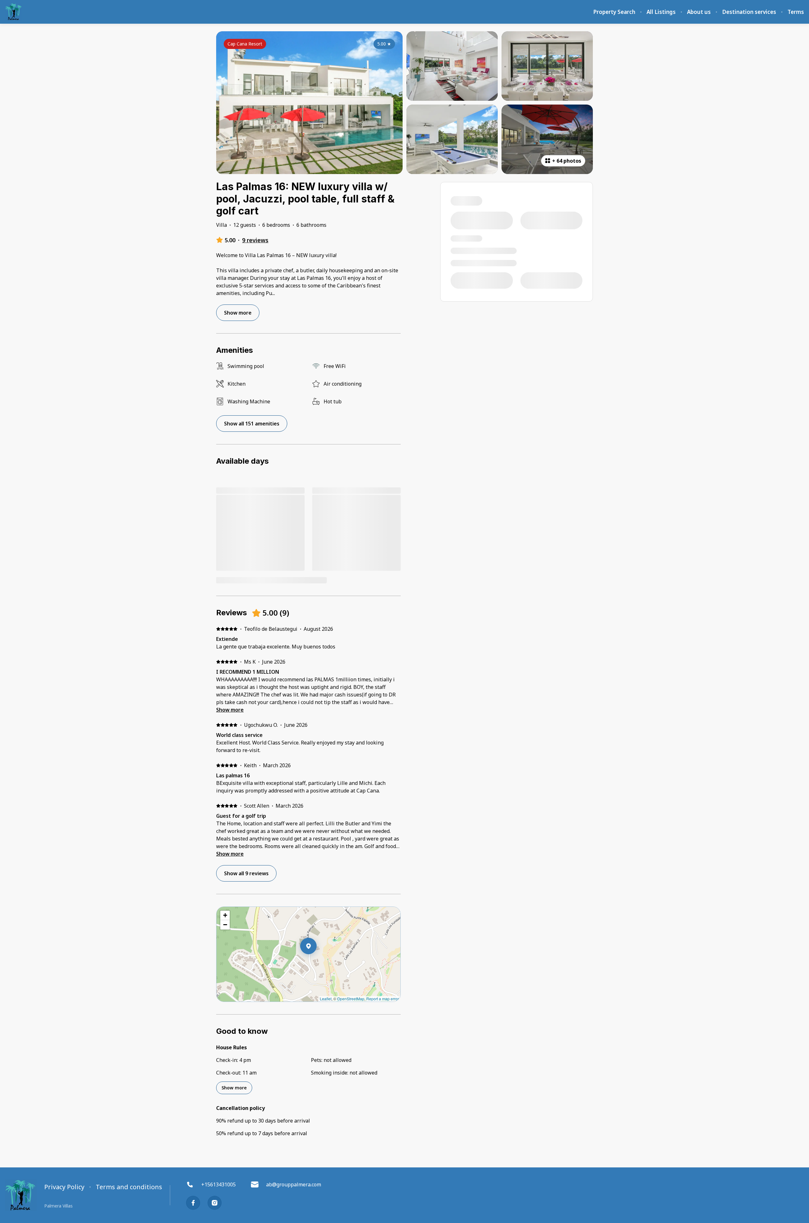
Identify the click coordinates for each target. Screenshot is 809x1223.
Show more (230, 709)
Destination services (749, 12)
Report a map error (382, 998)
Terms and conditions (129, 1187)
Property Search (614, 12)
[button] (316, 962)
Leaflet (326, 998)
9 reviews (255, 240)
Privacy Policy (64, 1187)
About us (699, 12)
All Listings (661, 12)
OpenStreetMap (350, 998)
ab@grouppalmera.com (293, 1184)
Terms (796, 12)
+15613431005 (218, 1184)
